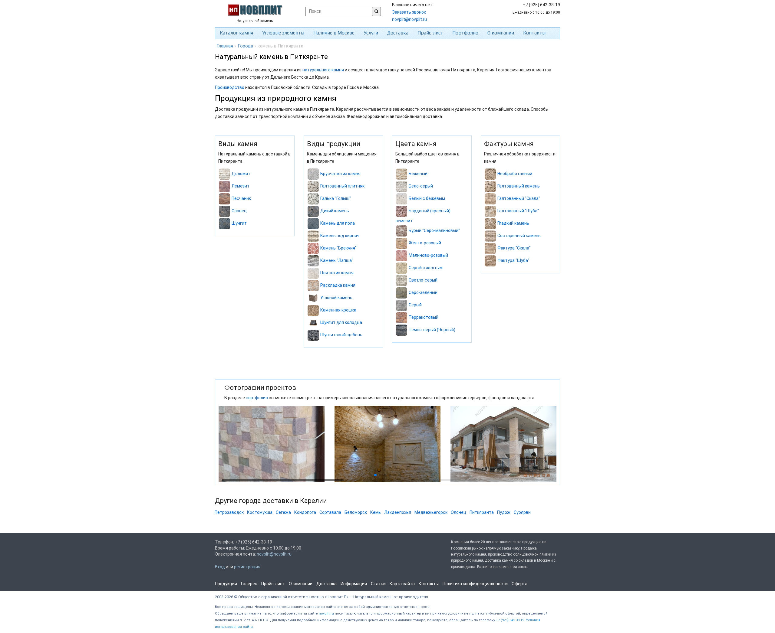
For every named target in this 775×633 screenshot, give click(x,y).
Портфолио (465, 33)
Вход (220, 566)
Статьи (378, 583)
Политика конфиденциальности (475, 583)
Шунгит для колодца (341, 322)
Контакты (534, 33)
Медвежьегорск (430, 512)
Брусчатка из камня (340, 173)
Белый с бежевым (427, 198)
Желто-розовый (425, 242)
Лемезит (240, 186)
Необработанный (514, 173)
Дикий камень (334, 211)
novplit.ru (326, 613)
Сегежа (283, 512)
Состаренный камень (519, 235)
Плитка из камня (337, 273)
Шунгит (239, 223)
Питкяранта (482, 512)
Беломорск (356, 512)
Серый (415, 304)
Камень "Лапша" (336, 260)
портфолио (257, 397)
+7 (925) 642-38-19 (510, 620)
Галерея (249, 583)
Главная (224, 46)
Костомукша (259, 512)
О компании (500, 33)
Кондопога (305, 512)
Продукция (226, 583)
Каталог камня (236, 33)
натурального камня (323, 69)
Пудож (503, 512)
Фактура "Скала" (514, 248)
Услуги (371, 33)
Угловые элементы (283, 33)
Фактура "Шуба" (513, 260)
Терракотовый (423, 317)
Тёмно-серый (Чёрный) (432, 329)
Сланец (239, 211)
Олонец (458, 512)
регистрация (247, 566)
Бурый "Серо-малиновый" (434, 230)
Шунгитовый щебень (341, 335)
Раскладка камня (337, 285)
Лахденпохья (397, 512)
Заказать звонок (409, 12)
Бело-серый (421, 186)
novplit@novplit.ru (409, 19)
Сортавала (330, 512)
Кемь (375, 512)
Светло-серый (423, 280)
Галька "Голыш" (335, 198)
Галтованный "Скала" (518, 198)
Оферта (519, 583)
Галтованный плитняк (342, 186)
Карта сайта (402, 583)
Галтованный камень (518, 186)
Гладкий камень (513, 223)
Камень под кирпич (339, 235)
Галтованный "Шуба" (518, 211)
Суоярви (522, 512)
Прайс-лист (430, 33)
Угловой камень (336, 297)
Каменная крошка (338, 310)
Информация (354, 583)
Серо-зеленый (423, 292)
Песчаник (241, 198)
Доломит (241, 173)
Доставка (397, 33)
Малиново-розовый (428, 255)
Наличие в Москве (334, 33)
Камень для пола (337, 223)
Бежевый (418, 173)
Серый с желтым (426, 267)
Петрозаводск (229, 512)
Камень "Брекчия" (338, 248)
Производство (229, 87)
